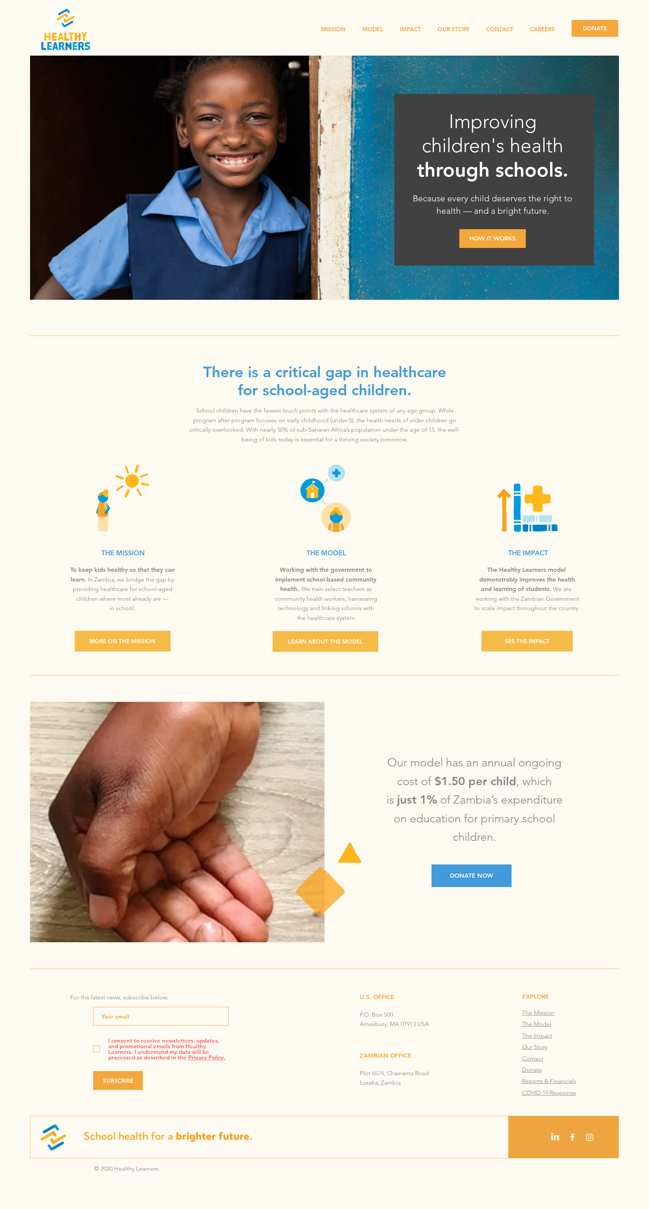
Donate (532, 1069)
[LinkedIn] (555, 1137)
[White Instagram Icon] (590, 1137)
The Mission (538, 1012)
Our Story (534, 1046)
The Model (536, 1024)
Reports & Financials (549, 1081)
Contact (532, 1058)
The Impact (537, 1035)
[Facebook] (572, 1137)
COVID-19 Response (549, 1092)
